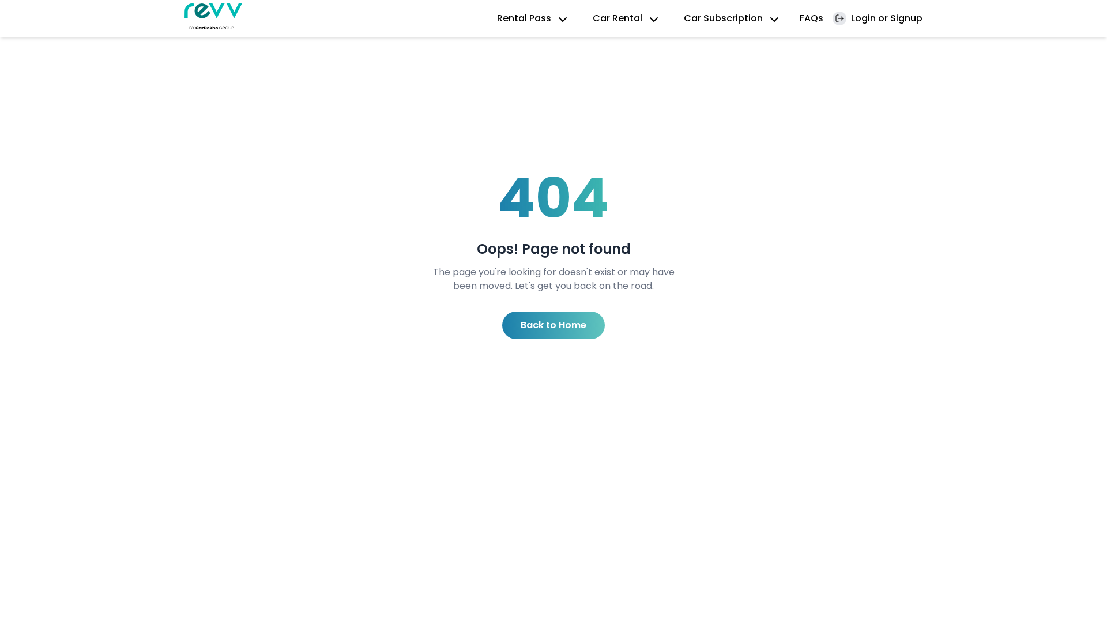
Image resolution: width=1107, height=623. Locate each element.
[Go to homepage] (213, 16)
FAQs (811, 18)
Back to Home (553, 325)
